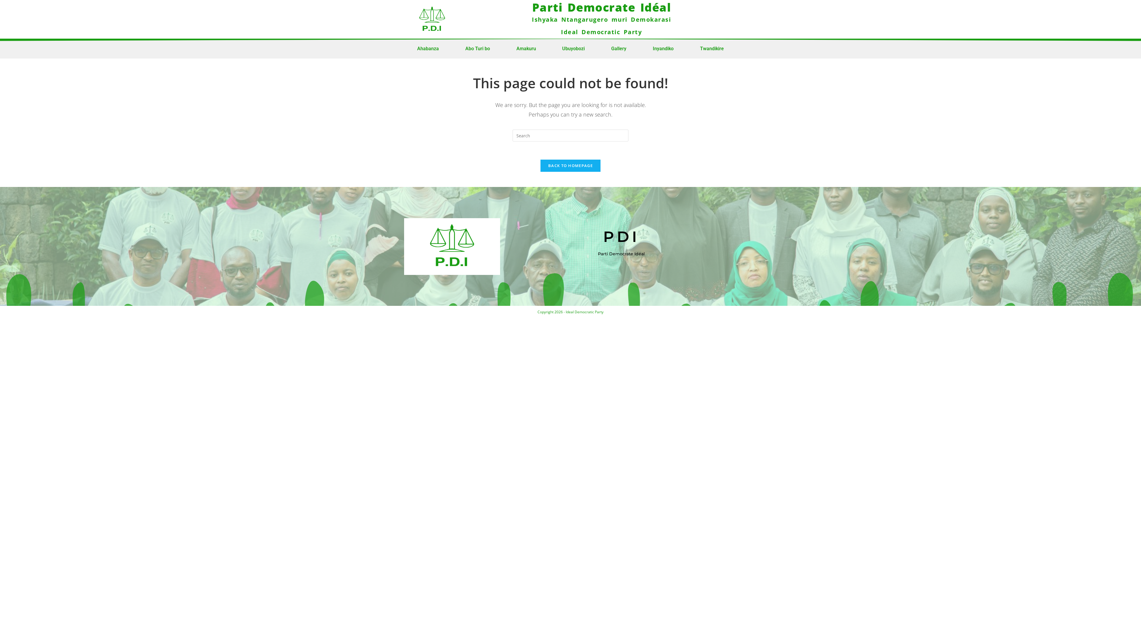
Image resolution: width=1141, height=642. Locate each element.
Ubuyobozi (573, 48)
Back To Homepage (570, 165)
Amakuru (526, 48)
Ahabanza (428, 48)
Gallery (618, 48)
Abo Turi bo (477, 48)
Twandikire (712, 48)
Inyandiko (663, 48)
